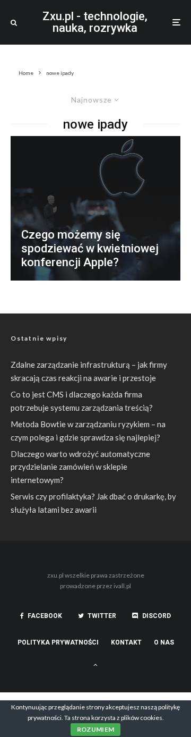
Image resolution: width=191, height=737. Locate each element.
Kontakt (126, 642)
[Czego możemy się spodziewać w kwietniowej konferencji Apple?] (95, 208)
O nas (164, 642)
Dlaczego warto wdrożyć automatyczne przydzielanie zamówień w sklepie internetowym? (80, 467)
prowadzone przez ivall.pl (95, 586)
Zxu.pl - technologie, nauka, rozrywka (94, 22)
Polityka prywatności (58, 642)
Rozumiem (96, 729)
